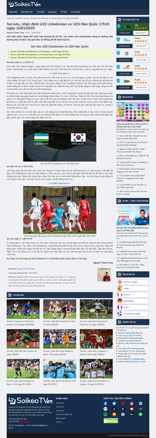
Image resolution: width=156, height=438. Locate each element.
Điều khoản (60, 418)
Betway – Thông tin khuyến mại (135, 201)
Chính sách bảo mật (64, 414)
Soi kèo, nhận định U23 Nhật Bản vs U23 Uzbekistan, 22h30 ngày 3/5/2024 (39, 51)
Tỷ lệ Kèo (60, 407)
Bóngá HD (130, 333)
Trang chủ (13, 12)
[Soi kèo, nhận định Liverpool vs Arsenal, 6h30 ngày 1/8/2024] (96, 339)
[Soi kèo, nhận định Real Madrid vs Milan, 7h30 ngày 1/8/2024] (59, 339)
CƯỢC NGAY (125, 33)
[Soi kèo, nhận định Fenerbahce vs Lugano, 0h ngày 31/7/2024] (96, 369)
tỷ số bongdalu (38, 425)
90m (124, 341)
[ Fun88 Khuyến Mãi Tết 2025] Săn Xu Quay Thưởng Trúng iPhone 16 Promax (131, 244)
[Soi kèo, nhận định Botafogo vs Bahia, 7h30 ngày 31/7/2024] (23, 369)
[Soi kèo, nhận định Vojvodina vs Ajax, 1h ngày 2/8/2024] (59, 309)
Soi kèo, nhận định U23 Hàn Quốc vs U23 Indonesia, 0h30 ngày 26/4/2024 (39, 58)
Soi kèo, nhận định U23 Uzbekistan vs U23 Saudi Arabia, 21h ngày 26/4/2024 (40, 55)
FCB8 (137, 52)
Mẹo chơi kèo (127, 97)
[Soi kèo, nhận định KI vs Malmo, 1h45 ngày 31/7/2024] (59, 369)
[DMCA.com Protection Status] (111, 420)
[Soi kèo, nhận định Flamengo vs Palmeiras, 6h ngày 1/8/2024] (96, 309)
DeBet (137, 66)
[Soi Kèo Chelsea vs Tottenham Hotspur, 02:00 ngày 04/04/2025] (23, 309)
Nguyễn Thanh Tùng (26, 269)
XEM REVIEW (141, 33)
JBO (136, 25)
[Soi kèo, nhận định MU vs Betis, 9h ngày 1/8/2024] (23, 339)
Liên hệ (59, 422)
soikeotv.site (13, 407)
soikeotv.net (22, 115)
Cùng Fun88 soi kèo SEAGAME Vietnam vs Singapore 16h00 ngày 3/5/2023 (130, 178)
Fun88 (137, 38)
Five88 (137, 80)
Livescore (60, 411)
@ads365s (24, 421)
